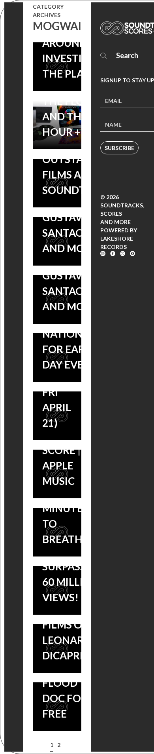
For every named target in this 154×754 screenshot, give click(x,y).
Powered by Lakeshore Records (118, 238)
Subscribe (119, 147)
